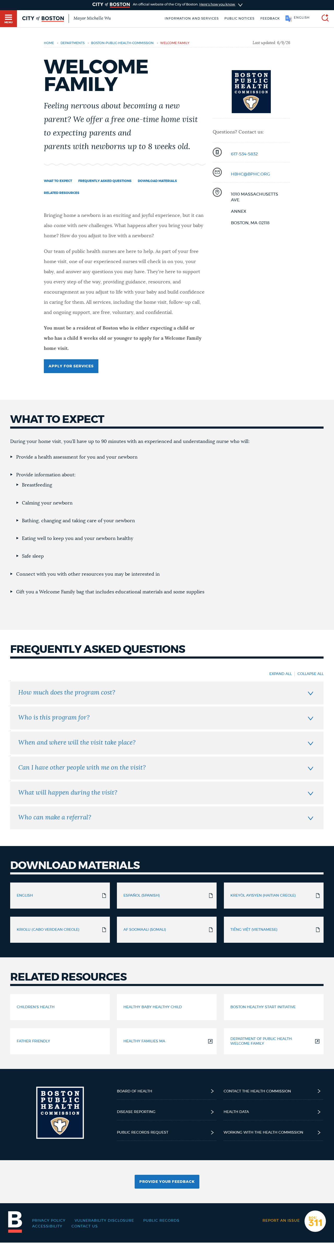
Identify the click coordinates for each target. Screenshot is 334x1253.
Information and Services (192, 18)
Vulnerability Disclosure (104, 1220)
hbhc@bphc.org (250, 174)
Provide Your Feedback (167, 1182)
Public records (161, 1220)
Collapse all (310, 674)
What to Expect (58, 181)
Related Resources (61, 192)
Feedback (270, 18)
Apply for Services (71, 366)
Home (49, 43)
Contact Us (84, 1226)
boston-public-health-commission (122, 43)
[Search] (323, 18)
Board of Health (134, 1091)
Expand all (280, 674)
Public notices (239, 18)
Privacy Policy (48, 1220)
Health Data (236, 1112)
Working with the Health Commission (263, 1132)
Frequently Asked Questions (105, 181)
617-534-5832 (244, 154)
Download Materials (157, 181)
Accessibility (47, 1226)
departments (73, 43)
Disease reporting (136, 1112)
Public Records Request (142, 1132)
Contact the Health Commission (257, 1091)
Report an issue (281, 1220)
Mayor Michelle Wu (92, 18)
